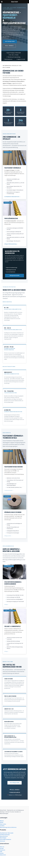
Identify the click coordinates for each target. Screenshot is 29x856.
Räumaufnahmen (4, 836)
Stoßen (1, 822)
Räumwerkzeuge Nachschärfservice (8, 827)
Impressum (2, 850)
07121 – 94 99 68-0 (9, 45)
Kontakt (2, 848)
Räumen (2, 820)
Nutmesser (2, 841)
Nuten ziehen (3, 824)
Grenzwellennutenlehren (5, 839)
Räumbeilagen (3, 837)
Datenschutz (3, 854)
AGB (1, 851)
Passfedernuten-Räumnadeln (6, 833)
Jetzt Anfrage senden (10, 41)
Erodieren (2, 825)
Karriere (2, 853)
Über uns (2, 846)
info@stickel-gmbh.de (15, 792)
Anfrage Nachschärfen (14, 275)
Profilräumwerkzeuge (5, 834)
